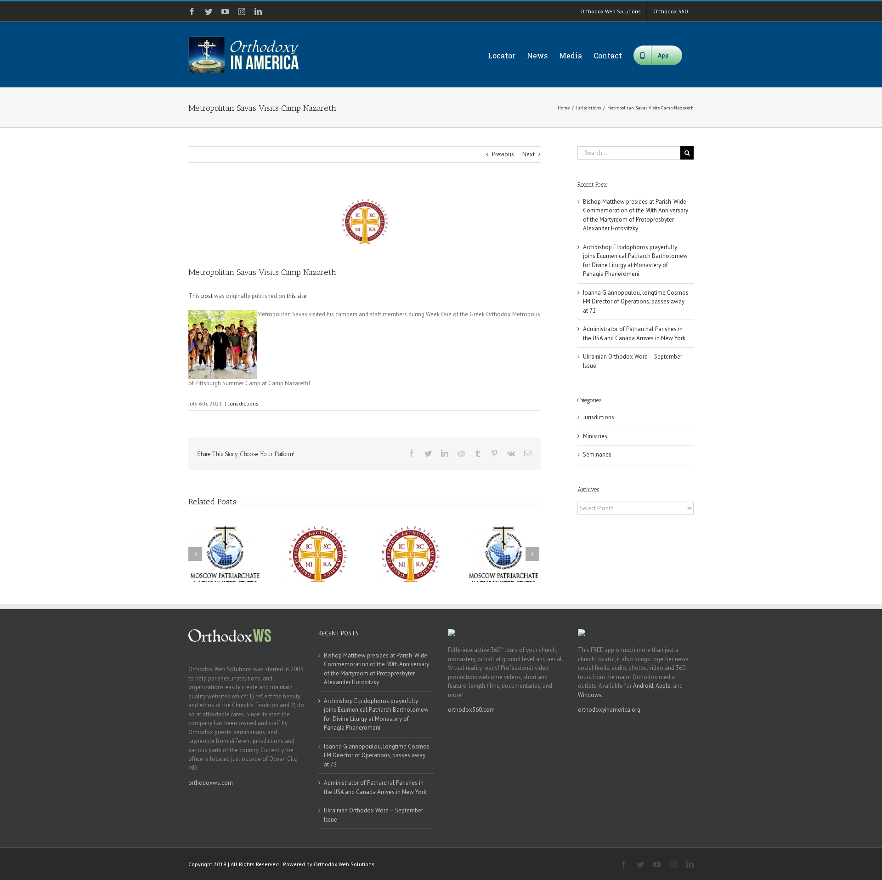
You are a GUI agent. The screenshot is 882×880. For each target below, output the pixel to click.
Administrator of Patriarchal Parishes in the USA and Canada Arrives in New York (375, 787)
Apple (663, 686)
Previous (503, 154)
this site (296, 296)
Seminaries (597, 454)
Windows (590, 695)
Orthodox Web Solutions (344, 864)
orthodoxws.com (210, 783)
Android (643, 686)
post (207, 296)
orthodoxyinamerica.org (609, 710)
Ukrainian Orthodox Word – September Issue (373, 814)
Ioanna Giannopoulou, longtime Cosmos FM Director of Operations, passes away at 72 (636, 301)
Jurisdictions (243, 403)
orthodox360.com (471, 710)
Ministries (595, 436)
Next (528, 154)
